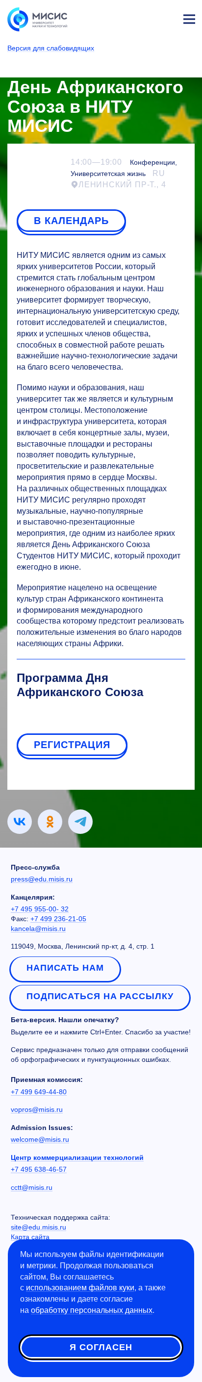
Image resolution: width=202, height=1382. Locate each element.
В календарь (71, 220)
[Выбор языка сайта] (143, 17)
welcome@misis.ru (40, 1139)
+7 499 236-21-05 (58, 919)
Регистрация (72, 744)
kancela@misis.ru (38, 928)
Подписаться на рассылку (100, 996)
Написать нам (65, 968)
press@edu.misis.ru (42, 879)
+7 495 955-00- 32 (40, 909)
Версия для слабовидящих (50, 48)
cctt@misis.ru (31, 1187)
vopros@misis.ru (37, 1109)
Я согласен (101, 1347)
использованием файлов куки (80, 1287)
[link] (19, 821)
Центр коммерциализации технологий (77, 1157)
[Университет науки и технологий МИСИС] (37, 18)
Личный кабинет (166, 18)
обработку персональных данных (91, 1310)
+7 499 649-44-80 (39, 1092)
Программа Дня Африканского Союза (80, 685)
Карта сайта (30, 1237)
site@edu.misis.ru (38, 1227)
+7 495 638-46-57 (39, 1169)
